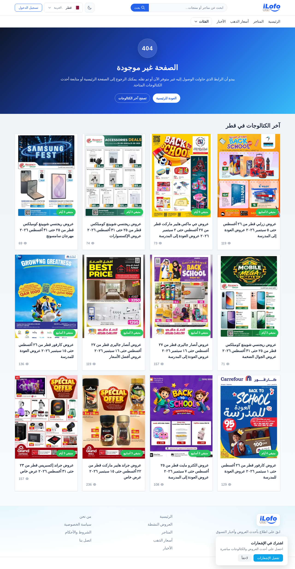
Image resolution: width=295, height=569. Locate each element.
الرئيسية (274, 21)
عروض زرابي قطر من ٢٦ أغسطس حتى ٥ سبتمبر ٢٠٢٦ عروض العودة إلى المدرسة (249, 230)
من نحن (85, 516)
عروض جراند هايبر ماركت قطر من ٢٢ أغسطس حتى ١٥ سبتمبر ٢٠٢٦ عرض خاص (114, 471)
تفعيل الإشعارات (268, 558)
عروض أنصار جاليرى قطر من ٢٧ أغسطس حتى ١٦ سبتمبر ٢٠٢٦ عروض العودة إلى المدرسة (184, 350)
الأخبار (221, 21)
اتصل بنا (85, 540)
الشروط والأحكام (78, 532)
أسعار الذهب (239, 21)
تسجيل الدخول (28, 7)
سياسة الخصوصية (77, 524)
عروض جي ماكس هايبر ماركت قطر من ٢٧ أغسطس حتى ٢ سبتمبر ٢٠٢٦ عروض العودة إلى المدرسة (181, 230)
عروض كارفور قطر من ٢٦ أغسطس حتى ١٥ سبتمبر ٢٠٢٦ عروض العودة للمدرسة (46, 350)
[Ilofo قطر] (268, 520)
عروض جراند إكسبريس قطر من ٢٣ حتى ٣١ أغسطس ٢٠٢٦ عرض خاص (47, 468)
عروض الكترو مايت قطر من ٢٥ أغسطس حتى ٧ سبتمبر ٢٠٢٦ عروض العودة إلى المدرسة (185, 471)
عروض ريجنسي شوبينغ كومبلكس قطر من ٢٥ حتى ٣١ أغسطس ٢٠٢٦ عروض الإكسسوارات (114, 230)
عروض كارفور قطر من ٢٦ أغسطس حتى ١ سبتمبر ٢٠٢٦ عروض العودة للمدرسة (248, 471)
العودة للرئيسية (166, 98)
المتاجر (258, 21)
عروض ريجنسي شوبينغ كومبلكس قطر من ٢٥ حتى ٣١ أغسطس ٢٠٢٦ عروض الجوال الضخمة (249, 350)
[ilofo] (271, 8)
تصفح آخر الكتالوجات (132, 98)
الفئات (204, 21)
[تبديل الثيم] (89, 7)
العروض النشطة (160, 524)
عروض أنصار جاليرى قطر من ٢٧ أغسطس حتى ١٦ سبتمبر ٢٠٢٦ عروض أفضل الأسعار (116, 350)
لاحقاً (245, 558)
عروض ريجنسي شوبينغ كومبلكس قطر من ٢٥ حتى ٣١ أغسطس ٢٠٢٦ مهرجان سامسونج (47, 230)
